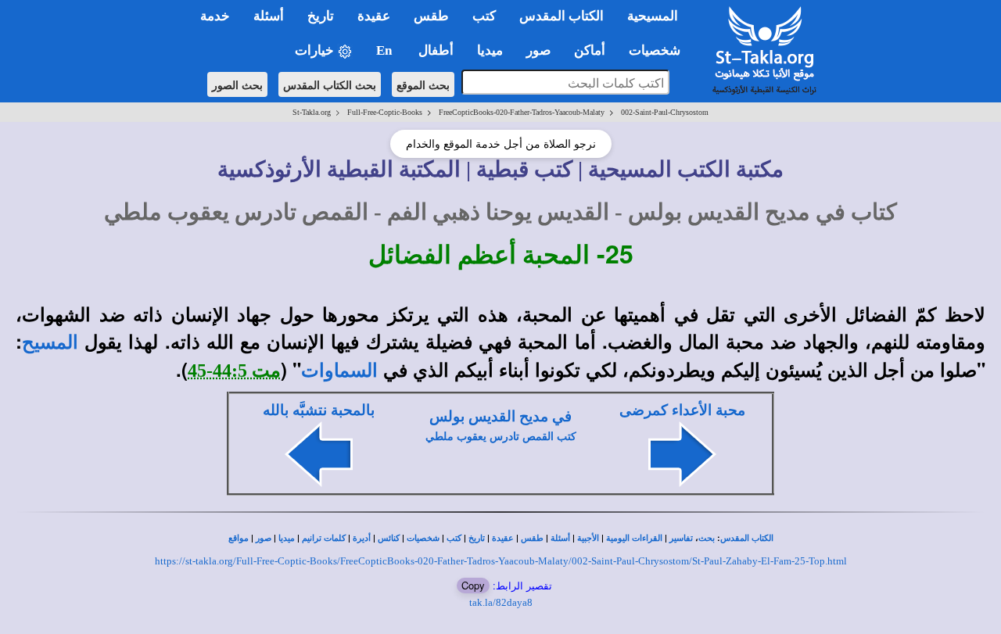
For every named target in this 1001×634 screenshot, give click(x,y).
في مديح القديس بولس (500, 416)
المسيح (50, 342)
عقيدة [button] (373, 16)
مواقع (238, 538)
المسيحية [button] (652, 16)
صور (263, 538)
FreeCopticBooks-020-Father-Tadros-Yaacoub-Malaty (522, 112)
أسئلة (560, 538)
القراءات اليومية (634, 538)
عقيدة (503, 538)
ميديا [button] (490, 50)
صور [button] (538, 50)
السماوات (339, 370)
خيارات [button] (316, 50)
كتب (454, 538)
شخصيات (423, 538)
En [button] (385, 50)
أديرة (362, 538)
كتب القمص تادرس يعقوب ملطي (500, 436)
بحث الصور (237, 84)
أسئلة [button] (268, 16)
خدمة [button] (215, 16)
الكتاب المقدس (746, 538)
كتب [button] (484, 16)
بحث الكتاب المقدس (329, 84)
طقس (532, 538)
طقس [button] (431, 16)
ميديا (286, 538)
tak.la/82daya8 (501, 602)
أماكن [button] (589, 50)
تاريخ (476, 538)
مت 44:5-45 (234, 370)
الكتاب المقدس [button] (561, 16)
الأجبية (588, 538)
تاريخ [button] (320, 16)
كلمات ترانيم (324, 538)
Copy (473, 585)
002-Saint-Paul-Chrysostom (665, 112)
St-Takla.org (311, 112)
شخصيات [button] (659, 50)
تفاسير (681, 538)
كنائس (389, 538)
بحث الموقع (423, 84)
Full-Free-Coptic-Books (384, 112)
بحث (706, 538)
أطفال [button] (436, 50)
